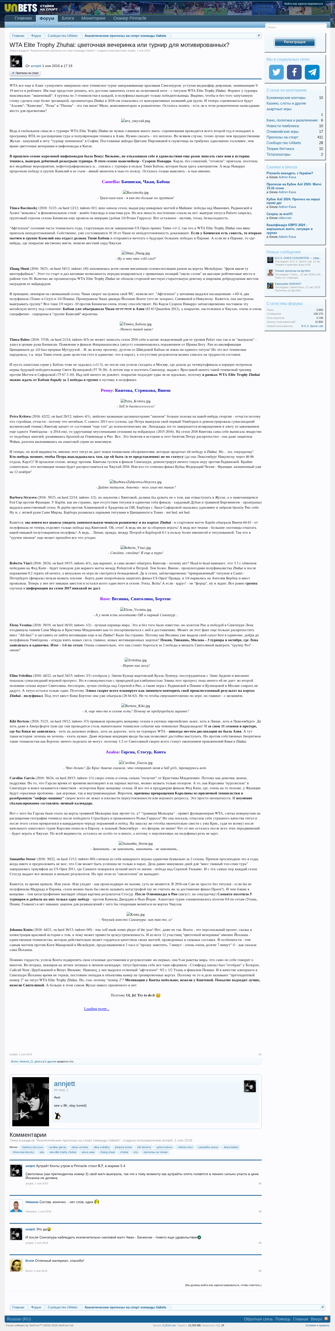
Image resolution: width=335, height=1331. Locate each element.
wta (42, 1152)
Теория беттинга (280, 149)
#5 (260, 1270)
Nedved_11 (26, 1061)
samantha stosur (208, 1147)
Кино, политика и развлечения (292, 120)
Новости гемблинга (283, 126)
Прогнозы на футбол (288, 290)
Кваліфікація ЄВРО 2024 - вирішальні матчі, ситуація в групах (290, 229)
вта (136, 1152)
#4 (260, 1242)
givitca (38, 1061)
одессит (285, 218)
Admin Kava (287, 177)
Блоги (68, 18)
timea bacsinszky (23, 1152)
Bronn (14, 1061)
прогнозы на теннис (155, 1152)
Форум (46, 18)
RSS (326, 1318)
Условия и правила (317, 1325)
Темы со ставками (286, 277)
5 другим (50, 1061)
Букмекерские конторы (286, 97)
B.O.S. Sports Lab (312, 326)
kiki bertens (144, 1147)
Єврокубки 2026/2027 (288, 283)
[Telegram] (312, 72)
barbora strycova (32, 1147)
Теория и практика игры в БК (292, 264)
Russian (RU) (19, 1319)
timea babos (231, 1147)
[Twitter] (276, 72)
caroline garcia (57, 1147)
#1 (260, 1054)
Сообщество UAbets (284, 143)
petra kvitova (164, 1147)
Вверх (316, 1319)
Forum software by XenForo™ (40, 1325)
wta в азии (88, 1152)
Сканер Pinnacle (129, 18)
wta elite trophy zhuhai (63, 1152)
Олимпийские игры (282, 131)
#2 (260, 1183)
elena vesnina (80, 1147)
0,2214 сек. (169, 1325)
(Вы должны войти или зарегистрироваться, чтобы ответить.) (223, 1285)
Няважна (31, 1211)
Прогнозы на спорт (27, 73)
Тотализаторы (278, 154)
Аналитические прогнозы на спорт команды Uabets (62, 50)
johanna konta (123, 1147)
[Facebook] (294, 72)
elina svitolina (101, 1147)
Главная (23, 18)
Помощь (283, 1319)
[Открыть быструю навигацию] (258, 35)
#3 (260, 1211)
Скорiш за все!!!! (280, 214)
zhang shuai (107, 1152)
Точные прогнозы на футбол (292, 270)
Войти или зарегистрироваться (303, 3)
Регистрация (295, 42)
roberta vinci (185, 1147)
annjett (131, 50)
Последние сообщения (55, 24)
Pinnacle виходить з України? (290, 173)
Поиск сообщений (21, 24)
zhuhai (124, 1152)
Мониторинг (93, 18)
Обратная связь (258, 1319)
